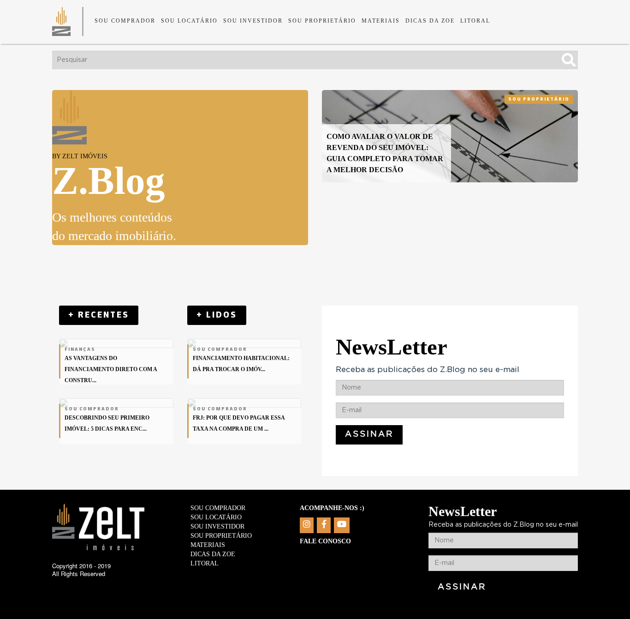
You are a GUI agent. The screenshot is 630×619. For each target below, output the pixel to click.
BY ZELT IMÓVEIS (79, 156)
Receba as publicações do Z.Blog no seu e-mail (427, 369)
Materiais (381, 21)
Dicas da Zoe (430, 21)
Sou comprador (125, 21)
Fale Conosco (325, 541)
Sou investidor (253, 21)
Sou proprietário (322, 21)
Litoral (475, 21)
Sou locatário (189, 21)
